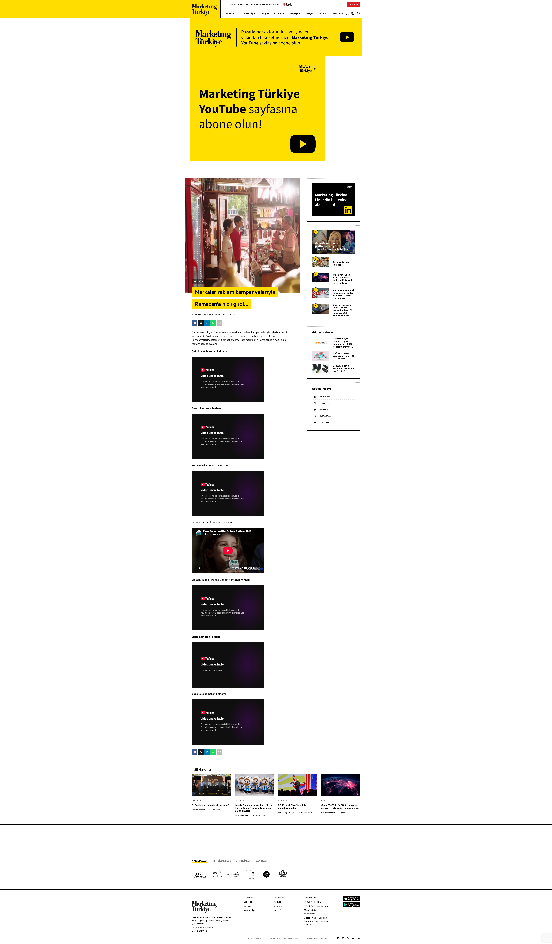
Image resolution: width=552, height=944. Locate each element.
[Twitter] (343, 938)
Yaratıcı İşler (249, 13)
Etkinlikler (279, 13)
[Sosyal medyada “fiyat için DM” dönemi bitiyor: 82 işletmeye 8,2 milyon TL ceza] (320, 309)
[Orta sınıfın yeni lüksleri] (320, 262)
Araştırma (337, 13)
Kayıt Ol (278, 910)
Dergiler (265, 13)
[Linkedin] (358, 938)
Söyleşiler (295, 13)
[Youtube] (353, 938)
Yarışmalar (200, 860)
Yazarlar (322, 13)
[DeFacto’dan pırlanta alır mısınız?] (211, 785)
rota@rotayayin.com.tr (202, 927)
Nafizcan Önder (242, 815)
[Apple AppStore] (351, 900)
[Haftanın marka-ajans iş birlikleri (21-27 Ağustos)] (320, 356)
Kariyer (309, 13)
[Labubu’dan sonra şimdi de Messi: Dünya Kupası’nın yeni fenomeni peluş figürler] (254, 785)
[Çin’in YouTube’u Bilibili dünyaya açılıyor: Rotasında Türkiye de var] (320, 278)
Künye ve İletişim (312, 901)
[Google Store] (351, 906)
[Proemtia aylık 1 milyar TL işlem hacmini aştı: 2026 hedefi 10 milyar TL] (320, 343)
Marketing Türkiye (200, 314)
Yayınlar (262, 860)
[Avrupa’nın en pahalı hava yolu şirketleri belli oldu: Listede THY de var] (320, 293)
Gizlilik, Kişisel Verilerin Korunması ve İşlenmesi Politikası (316, 921)
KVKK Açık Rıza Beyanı (316, 906)
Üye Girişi (278, 906)
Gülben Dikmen (198, 810)
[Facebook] (338, 938)
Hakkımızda (310, 897)
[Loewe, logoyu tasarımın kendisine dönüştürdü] (320, 369)
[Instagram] (347, 938)
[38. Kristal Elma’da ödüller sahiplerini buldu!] (297, 785)
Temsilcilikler (222, 860)
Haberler (230, 13)
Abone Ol (353, 4)
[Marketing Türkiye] (205, 9)
